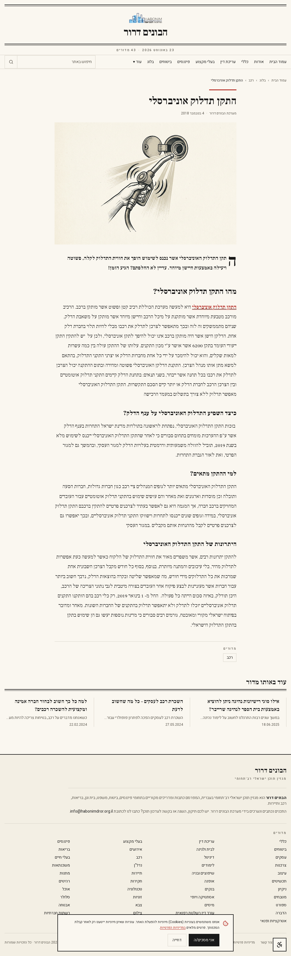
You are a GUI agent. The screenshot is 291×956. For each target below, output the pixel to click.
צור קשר (267, 942)
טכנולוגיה (134, 889)
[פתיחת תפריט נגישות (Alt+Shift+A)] (279, 944)
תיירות (137, 873)
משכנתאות (61, 865)
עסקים (281, 857)
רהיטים (64, 881)
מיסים (209, 905)
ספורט (281, 905)
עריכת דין (228, 62)
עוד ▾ (137, 62)
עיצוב (282, 873)
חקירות (136, 881)
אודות (259, 62)
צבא (138, 905)
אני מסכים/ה (204, 940)
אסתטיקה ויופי (202, 897)
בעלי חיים (62, 857)
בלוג (150, 62)
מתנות (65, 873)
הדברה (281, 913)
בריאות (64, 849)
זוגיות (137, 897)
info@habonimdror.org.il (91, 811)
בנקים (209, 889)
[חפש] (11, 62)
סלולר (65, 897)
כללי (244, 62)
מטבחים (280, 897)
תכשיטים (279, 881)
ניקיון (282, 889)
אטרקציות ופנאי (273, 921)
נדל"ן (138, 865)
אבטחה (64, 905)
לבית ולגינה (205, 849)
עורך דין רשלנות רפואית (195, 913)
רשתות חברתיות (57, 913)
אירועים (136, 849)
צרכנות (280, 865)
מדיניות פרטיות (244, 942)
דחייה (177, 940)
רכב (251, 80)
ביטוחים (165, 62)
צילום (137, 913)
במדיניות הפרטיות (173, 927)
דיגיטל (209, 857)
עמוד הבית (277, 62)
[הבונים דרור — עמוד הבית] (145, 18)
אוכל (66, 889)
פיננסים (183, 62)
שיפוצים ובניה (203, 873)
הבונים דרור (145, 32)
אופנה (209, 881)
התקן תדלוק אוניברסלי (214, 307)
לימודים (208, 865)
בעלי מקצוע (205, 62)
